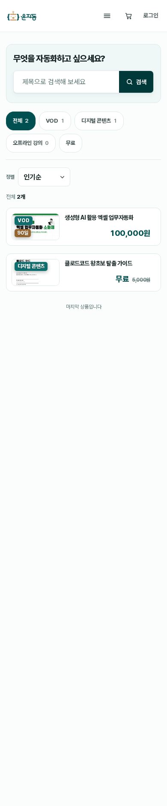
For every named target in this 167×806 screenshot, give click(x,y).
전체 (20, 123)
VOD (54, 123)
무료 (70, 143)
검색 (141, 82)
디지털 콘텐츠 (99, 123)
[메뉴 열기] (107, 15)
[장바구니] (128, 15)
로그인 (150, 15)
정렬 (10, 177)
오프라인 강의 (30, 145)
